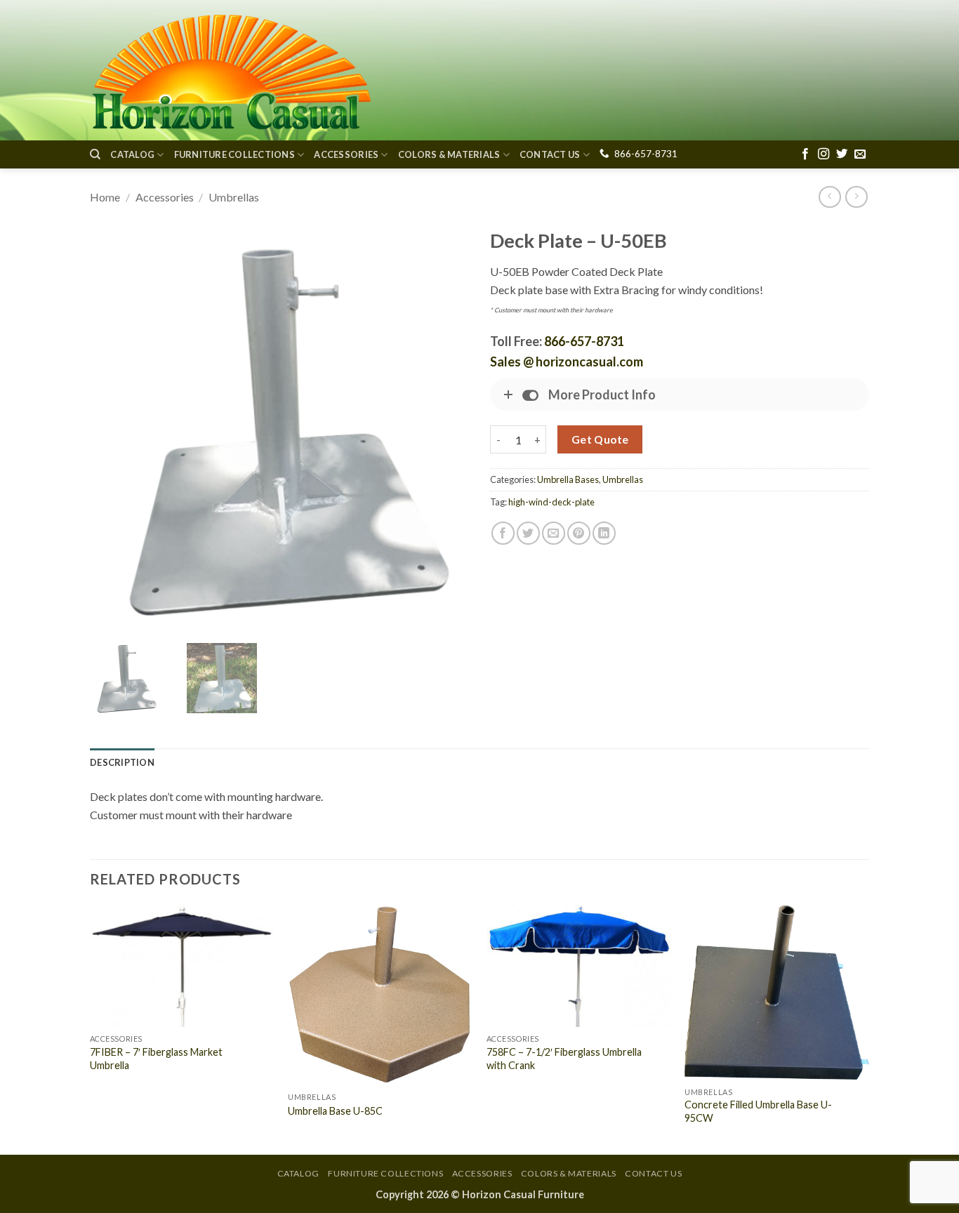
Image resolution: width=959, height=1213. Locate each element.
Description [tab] (122, 762)
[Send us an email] (860, 154)
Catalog (132, 154)
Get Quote (600, 439)
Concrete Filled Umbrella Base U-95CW (758, 1111)
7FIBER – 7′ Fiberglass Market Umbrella (156, 1058)
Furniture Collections (234, 154)
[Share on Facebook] (503, 533)
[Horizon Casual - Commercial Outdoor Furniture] (230, 70)
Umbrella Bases (568, 479)
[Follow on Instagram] (823, 154)
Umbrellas (234, 197)
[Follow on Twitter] (841, 154)
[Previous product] (856, 197)
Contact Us (550, 154)
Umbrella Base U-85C (335, 1111)
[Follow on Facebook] (805, 154)
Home (105, 197)
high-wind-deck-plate (551, 502)
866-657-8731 (645, 153)
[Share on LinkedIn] (604, 533)
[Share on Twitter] (528, 533)
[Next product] (829, 197)
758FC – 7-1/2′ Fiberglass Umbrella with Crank (564, 1058)
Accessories (346, 154)
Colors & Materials (449, 154)
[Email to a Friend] (553, 533)
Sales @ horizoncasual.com (566, 361)
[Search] (95, 154)
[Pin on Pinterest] (578, 533)
